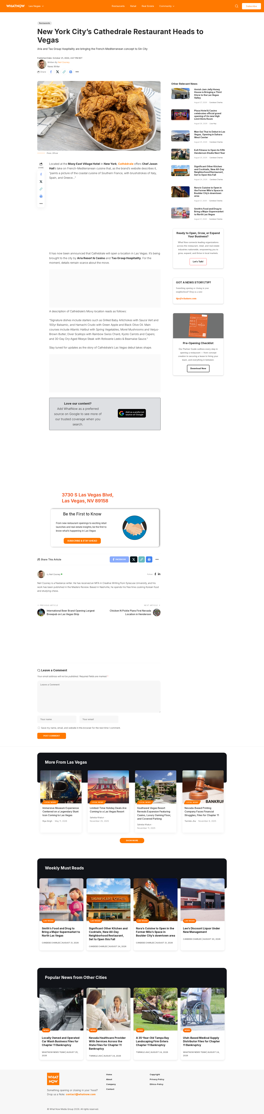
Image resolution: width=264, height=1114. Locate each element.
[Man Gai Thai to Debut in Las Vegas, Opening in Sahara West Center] (180, 135)
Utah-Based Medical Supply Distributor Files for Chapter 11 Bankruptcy (201, 1041)
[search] (236, 6)
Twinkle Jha (190, 821)
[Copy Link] (64, 72)
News (46, 1030)
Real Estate (148, 6)
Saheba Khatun (97, 817)
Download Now (198, 368)
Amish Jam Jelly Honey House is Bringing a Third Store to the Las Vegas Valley (208, 93)
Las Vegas (48, 921)
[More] (77, 72)
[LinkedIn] (159, 574)
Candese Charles (216, 102)
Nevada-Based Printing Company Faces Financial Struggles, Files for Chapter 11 (202, 811)
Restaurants (118, 6)
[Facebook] (155, 574)
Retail (133, 6)
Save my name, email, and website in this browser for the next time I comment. (81, 728)
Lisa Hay (213, 123)
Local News (50, 802)
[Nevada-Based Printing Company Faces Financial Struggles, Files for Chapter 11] (203, 786)
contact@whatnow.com (80, 1094)
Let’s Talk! (198, 261)
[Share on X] (57, 72)
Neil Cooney (64, 62)
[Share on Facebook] (51, 72)
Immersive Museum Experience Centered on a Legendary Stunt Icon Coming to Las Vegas (60, 811)
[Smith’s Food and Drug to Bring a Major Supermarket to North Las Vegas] (180, 212)
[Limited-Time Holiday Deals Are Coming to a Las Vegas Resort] (108, 786)
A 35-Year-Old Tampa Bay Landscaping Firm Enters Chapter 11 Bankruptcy (152, 1041)
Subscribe (251, 6)
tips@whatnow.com (186, 298)
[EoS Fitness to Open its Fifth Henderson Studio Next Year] (180, 154)
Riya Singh (47, 821)
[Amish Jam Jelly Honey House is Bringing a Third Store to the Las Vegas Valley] (180, 93)
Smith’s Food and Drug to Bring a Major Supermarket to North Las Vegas (209, 211)
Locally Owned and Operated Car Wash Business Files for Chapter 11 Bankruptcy (60, 1041)
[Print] (71, 72)
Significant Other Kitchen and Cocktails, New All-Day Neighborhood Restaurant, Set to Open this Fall (209, 170)
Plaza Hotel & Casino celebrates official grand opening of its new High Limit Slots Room (207, 114)
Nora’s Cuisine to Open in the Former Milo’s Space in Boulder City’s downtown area (208, 191)
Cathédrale (125, 163)
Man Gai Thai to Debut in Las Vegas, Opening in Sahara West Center (209, 134)
